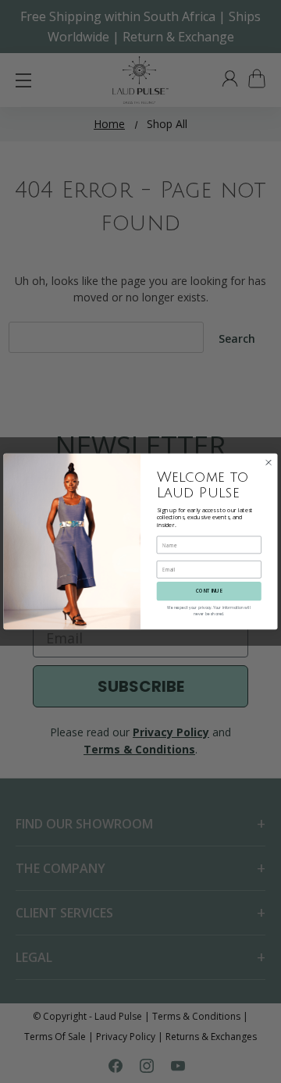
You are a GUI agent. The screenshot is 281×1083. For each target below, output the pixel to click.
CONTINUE (209, 591)
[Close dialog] (268, 462)
